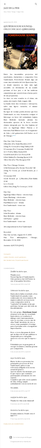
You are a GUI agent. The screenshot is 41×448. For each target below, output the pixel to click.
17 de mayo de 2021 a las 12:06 (20, 419)
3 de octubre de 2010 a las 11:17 (20, 391)
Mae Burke (27, 441)
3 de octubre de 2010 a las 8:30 (20, 352)
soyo (12, 358)
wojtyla (13, 397)
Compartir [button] (7, 254)
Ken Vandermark (9, 260)
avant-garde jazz (20, 257)
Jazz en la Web (11, 8)
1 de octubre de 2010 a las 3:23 (20, 284)
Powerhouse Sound (21, 260)
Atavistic (11, 257)
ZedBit (13, 272)
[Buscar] (36, 3)
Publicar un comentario (14, 424)
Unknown (14, 291)
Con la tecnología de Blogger (22, 437)
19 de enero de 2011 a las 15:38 (19, 404)
